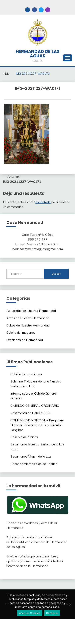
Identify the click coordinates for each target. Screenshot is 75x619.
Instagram (47, 9)
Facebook (34, 9)
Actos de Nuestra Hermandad (27, 318)
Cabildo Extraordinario (26, 374)
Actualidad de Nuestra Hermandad (31, 311)
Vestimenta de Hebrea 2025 (30, 413)
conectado (43, 202)
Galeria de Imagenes (20, 332)
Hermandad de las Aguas (38, 53)
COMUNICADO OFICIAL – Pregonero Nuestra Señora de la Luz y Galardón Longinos (37, 425)
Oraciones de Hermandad (24, 340)
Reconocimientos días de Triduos (33, 464)
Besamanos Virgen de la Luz (30, 456)
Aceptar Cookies (29, 613)
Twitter (41, 9)
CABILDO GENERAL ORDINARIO (34, 406)
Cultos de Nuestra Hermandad (28, 325)
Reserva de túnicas (24, 437)
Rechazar (52, 613)
